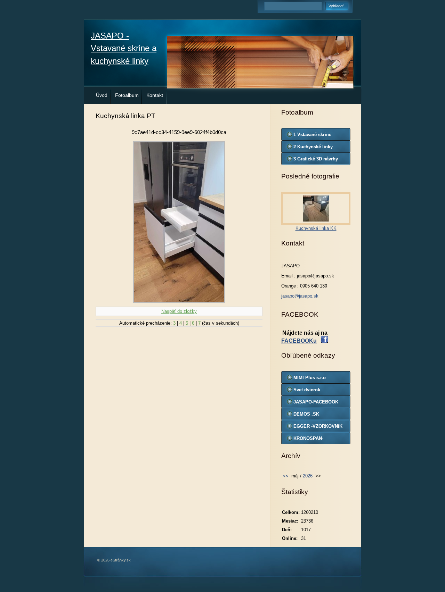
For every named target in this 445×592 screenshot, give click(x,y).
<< (286, 475)
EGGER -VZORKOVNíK (317, 426)
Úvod (101, 95)
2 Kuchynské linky (313, 146)
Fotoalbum (127, 95)
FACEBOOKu (299, 341)
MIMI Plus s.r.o (309, 377)
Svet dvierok (306, 389)
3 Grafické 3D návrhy (315, 158)
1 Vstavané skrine (312, 134)
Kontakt (154, 95)
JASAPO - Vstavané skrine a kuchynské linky (123, 48)
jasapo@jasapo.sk (299, 296)
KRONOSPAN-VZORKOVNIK (308, 440)
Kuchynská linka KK (316, 228)
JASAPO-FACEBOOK (315, 402)
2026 (308, 475)
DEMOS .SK (306, 414)
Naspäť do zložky (179, 311)
